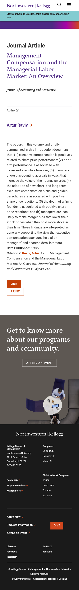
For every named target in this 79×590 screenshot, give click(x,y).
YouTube (47, 551)
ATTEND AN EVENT (39, 363)
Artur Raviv (17, 125)
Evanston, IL (49, 456)
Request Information (20, 525)
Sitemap (63, 579)
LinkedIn (11, 546)
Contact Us (12, 480)
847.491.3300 (14, 465)
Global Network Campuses (56, 475)
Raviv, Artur (30, 253)
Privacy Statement (21, 579)
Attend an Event (17, 533)
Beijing (46, 480)
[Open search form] (60, 5)
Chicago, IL (48, 451)
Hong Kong (48, 485)
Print (15, 291)
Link (14, 284)
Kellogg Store (14, 490)
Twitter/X (47, 546)
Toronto (47, 490)
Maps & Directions (16, 485)
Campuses (48, 446)
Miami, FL (48, 461)
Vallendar (48, 495)
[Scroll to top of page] (72, 570)
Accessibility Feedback (44, 579)
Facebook (12, 551)
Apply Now (14, 517)
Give (57, 525)
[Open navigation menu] (68, 5)
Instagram (12, 557)
